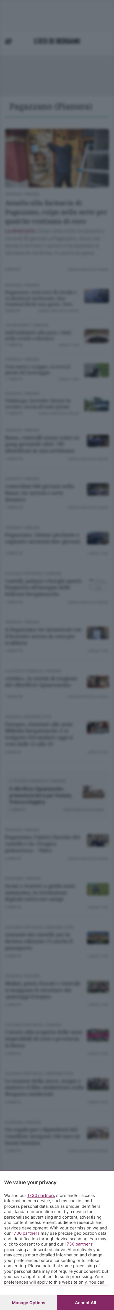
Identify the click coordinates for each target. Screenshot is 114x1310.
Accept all (85, 1302)
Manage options (28, 1302)
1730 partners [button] (41, 1195)
